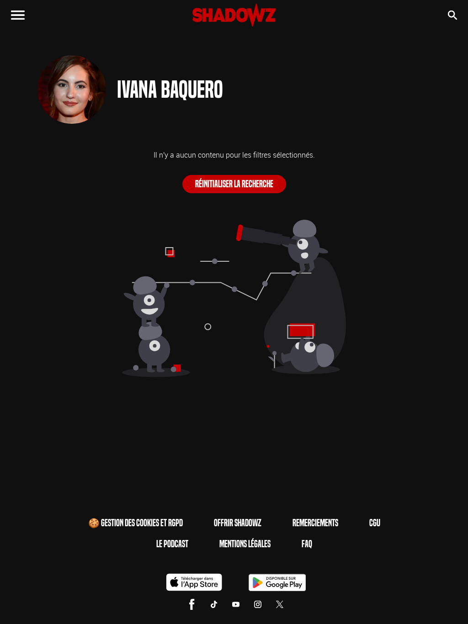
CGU (374, 523)
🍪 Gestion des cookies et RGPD (135, 523)
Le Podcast (172, 544)
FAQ (307, 544)
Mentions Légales (245, 544)
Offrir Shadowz (237, 523)
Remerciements (315, 523)
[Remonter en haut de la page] (426, 600)
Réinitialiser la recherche (234, 184)
